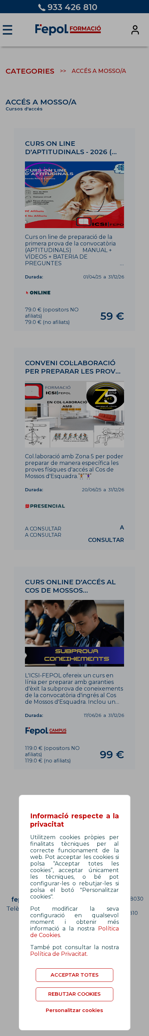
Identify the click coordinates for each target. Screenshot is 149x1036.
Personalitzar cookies (74, 1010)
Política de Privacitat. (59, 954)
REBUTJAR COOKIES (74, 994)
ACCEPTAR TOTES (74, 975)
